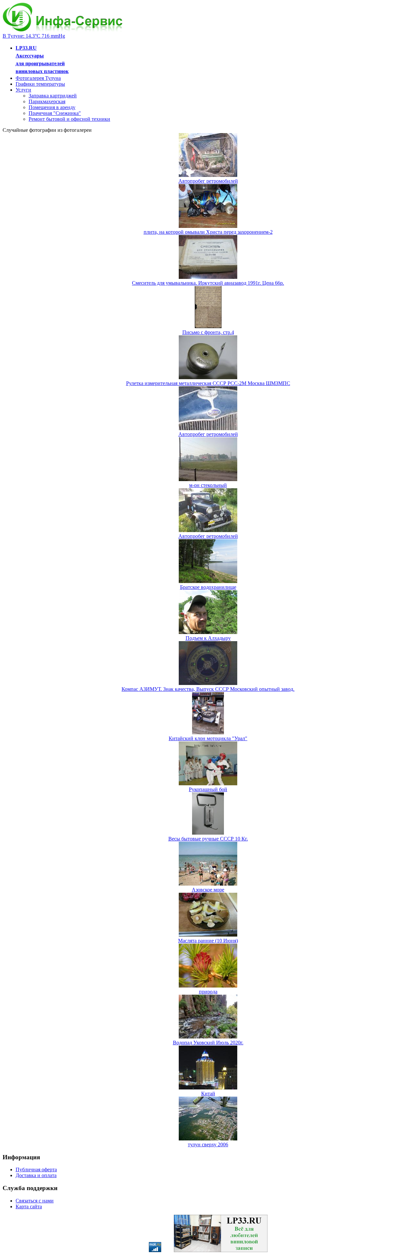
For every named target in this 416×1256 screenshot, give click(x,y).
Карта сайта (29, 1206)
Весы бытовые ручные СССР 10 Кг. (208, 838)
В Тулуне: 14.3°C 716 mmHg (34, 36)
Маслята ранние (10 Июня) (208, 940)
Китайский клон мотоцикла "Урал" (208, 738)
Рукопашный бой (208, 789)
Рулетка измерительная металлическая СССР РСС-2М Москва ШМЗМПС (208, 383)
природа (208, 991)
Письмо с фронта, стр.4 (208, 332)
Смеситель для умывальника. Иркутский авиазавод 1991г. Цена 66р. (208, 283)
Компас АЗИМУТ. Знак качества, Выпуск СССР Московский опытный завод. (208, 689)
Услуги (23, 90)
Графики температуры (40, 84)
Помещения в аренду (52, 107)
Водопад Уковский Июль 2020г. (208, 1042)
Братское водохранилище (208, 587)
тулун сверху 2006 (208, 1144)
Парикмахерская (47, 101)
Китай (208, 1093)
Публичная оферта (36, 1169)
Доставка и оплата (36, 1175)
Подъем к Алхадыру (208, 638)
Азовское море (208, 889)
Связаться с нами (35, 1200)
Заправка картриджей (53, 95)
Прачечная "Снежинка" (55, 113)
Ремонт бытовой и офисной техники (69, 119)
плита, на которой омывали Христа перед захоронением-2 (208, 232)
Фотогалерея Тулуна (38, 78)
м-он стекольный (208, 485)
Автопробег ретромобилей (208, 181)
